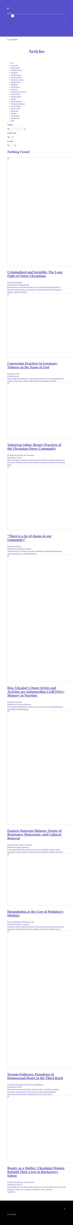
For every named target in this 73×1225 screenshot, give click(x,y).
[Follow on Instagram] (12, 15)
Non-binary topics (17, 80)
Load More (11, 1192)
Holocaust (14, 111)
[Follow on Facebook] (8, 15)
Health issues (15, 82)
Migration (14, 84)
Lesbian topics (16, 75)
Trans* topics (15, 94)
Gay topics (15, 65)
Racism (13, 99)
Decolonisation (16, 101)
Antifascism (15, 118)
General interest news (18, 92)
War (12, 120)
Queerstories (15, 116)
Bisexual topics (16, 77)
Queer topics (15, 68)
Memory (14, 113)
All (12, 63)
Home (9, 39)
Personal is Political (18, 104)
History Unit (15, 108)
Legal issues (15, 87)
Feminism (14, 72)
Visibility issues (16, 70)
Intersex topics (16, 96)
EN (12, 23)
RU (12, 26)
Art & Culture (16, 106)
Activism (14, 89)
